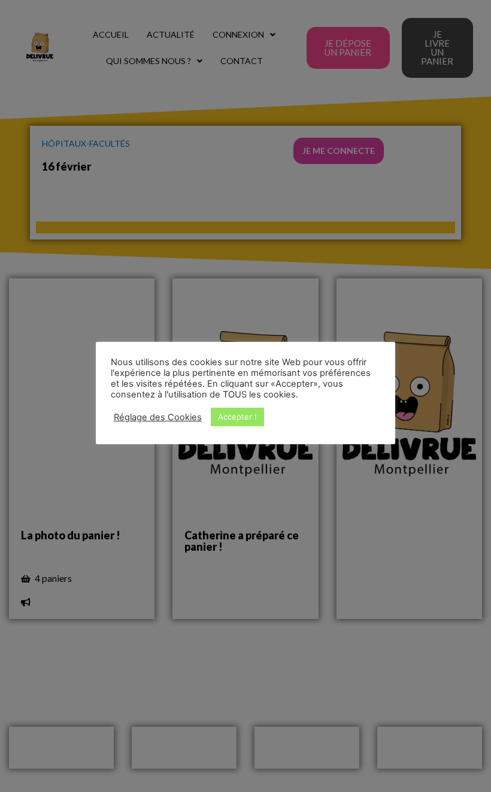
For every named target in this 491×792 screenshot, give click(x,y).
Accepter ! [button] (237, 416)
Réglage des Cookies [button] (158, 417)
